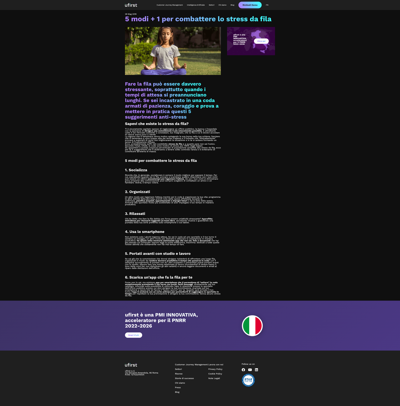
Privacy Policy (215, 369)
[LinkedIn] (256, 369)
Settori (178, 369)
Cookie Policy (215, 373)
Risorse (178, 373)
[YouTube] (250, 369)
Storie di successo (184, 378)
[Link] (131, 5)
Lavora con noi (215, 364)
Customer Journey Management (191, 364)
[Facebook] (243, 369)
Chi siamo (180, 383)
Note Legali (214, 378)
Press (178, 387)
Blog (177, 392)
